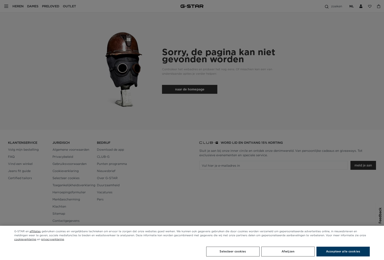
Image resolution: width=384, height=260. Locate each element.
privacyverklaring (52, 239)
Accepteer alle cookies (343, 251)
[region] (192, 243)
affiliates (35, 231)
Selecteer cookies (233, 251)
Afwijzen (288, 251)
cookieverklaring (25, 239)
